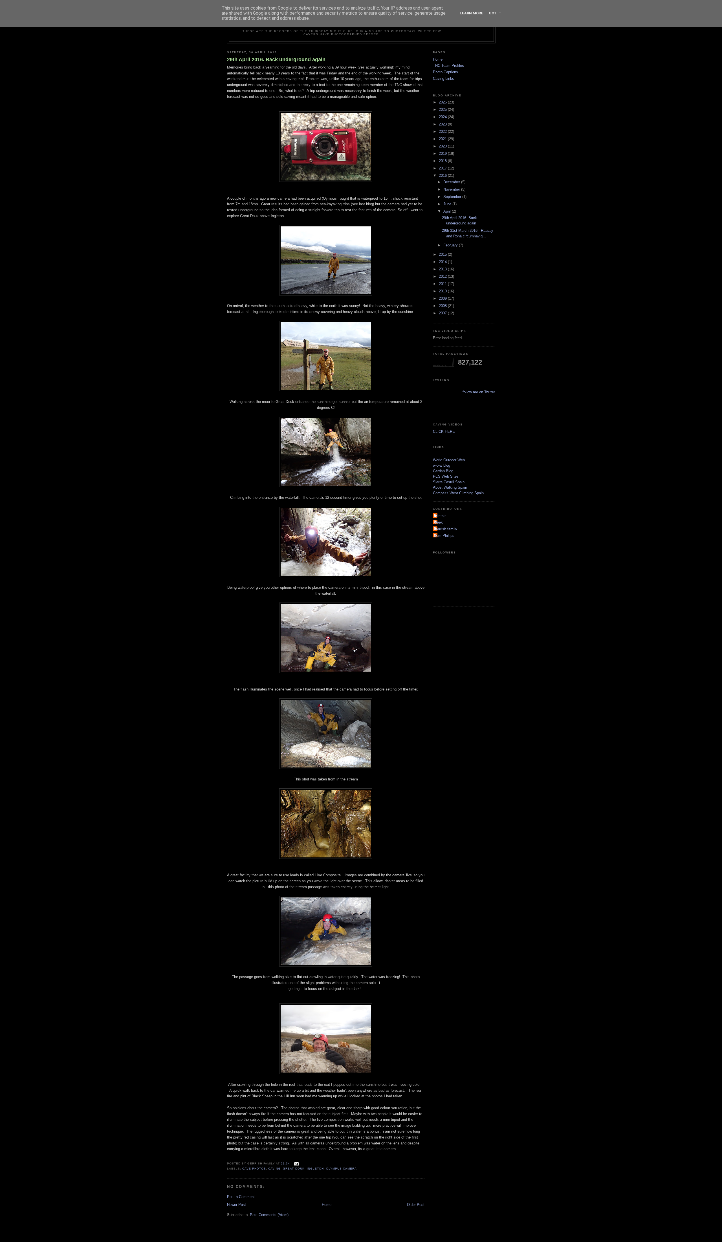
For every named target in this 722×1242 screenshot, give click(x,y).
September (452, 197)
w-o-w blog (441, 465)
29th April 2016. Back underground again (276, 59)
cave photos (254, 1168)
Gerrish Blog (443, 471)
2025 (443, 109)
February (451, 245)
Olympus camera (341, 1168)
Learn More (471, 13)
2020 (443, 146)
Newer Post (236, 1205)
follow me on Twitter (479, 392)
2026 (443, 102)
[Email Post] (295, 1163)
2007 (443, 313)
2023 (443, 124)
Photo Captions (445, 72)
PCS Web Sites (446, 476)
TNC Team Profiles (448, 65)
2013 (443, 269)
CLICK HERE (444, 431)
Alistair (440, 516)
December (452, 182)
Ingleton (315, 1168)
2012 (443, 276)
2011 (443, 284)
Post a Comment (241, 1197)
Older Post (415, 1205)
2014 (443, 262)
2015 (443, 254)
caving (274, 1168)
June (447, 204)
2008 (443, 306)
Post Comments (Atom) (269, 1215)
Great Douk (293, 1168)
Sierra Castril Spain (449, 482)
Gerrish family (445, 529)
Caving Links (443, 78)
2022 (443, 131)
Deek (438, 522)
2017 (443, 168)
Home (326, 1205)
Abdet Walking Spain (450, 487)
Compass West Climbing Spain (458, 493)
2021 (443, 139)
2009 (443, 298)
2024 (443, 117)
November (452, 189)
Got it (495, 13)
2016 (443, 175)
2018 (443, 161)
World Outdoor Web (449, 460)
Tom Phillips (444, 535)
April (447, 211)
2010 (443, 291)
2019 (443, 153)
